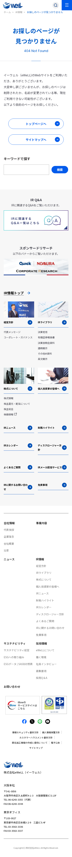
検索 (60, 169)
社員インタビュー (46, 664)
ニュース (9, 559)
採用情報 (41, 643)
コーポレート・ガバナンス (18, 337)
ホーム (7, 12)
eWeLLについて (45, 650)
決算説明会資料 (46, 343)
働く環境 (41, 657)
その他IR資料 (45, 353)
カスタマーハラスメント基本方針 (36, 737)
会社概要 (9, 543)
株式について (44, 579)
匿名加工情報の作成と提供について (29, 742)
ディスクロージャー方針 (50, 614)
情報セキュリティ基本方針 (25, 732)
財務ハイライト (45, 600)
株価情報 (8, 414)
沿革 (6, 550)
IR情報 (19, 12)
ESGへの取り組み (14, 657)
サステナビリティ (15, 643)
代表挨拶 (9, 530)
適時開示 (42, 348)
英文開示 (42, 359)
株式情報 (8, 398)
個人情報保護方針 (51, 732)
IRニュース (42, 593)
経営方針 (41, 566)
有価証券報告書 (46, 337)
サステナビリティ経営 (16, 650)
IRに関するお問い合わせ (50, 628)
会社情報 (9, 523)
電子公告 (55, 742)
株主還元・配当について (17, 403)
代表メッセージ (12, 332)
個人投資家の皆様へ (47, 586)
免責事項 (41, 635)
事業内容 (41, 523)
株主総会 (8, 409)
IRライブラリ (44, 573)
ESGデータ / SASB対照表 (18, 664)
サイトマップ (36, 747)
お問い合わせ (12, 686)
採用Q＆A (41, 678)
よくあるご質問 (45, 621)
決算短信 (42, 332)
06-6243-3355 (15, 799)
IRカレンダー (44, 607)
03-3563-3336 (15, 826)
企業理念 (9, 536)
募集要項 (41, 671)
